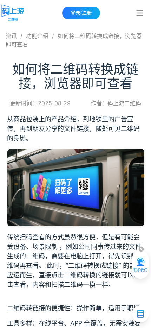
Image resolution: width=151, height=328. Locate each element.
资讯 (11, 35)
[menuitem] (140, 13)
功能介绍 (37, 35)
